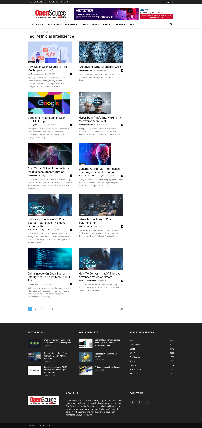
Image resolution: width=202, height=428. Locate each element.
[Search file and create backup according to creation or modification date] (85, 343)
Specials (118, 24)
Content (31, 62)
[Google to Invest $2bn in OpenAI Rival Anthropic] (50, 103)
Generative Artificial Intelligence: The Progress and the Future (99, 170)
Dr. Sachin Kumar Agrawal (38, 230)
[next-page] (58, 309)
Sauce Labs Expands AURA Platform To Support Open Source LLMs (55, 370)
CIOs (83, 24)
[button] (171, 24)
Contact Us (64, 2)
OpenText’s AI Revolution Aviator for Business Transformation (48, 170)
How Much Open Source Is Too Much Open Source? (47, 68)
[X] (172, 2)
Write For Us (53, 2)
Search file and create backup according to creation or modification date (107, 343)
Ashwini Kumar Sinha (87, 281)
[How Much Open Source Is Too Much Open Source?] (50, 52)
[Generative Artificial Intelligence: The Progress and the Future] (101, 154)
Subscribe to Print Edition (37, 2)
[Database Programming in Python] (85, 357)
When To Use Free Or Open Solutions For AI (96, 221)
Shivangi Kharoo (85, 70)
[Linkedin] (168, 2)
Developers (53, 24)
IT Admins (70, 24)
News (81, 62)
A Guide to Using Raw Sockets (108, 367)
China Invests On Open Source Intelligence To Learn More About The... (49, 277)
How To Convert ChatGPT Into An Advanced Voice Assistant (100, 275)
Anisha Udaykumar (35, 74)
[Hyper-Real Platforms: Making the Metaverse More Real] (101, 103)
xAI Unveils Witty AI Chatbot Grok (100, 66)
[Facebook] (163, 2)
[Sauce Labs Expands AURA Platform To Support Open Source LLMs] (34, 370)
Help (131, 24)
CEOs (94, 24)
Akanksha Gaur (34, 175)
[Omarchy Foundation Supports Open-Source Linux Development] (34, 343)
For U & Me (35, 24)
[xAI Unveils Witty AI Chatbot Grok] (101, 52)
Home (30, 32)
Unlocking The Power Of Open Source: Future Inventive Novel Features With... (47, 223)
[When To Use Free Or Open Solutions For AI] (101, 205)
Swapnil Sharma (85, 226)
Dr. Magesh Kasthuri (87, 125)
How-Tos (83, 269)
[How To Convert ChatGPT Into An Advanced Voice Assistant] (101, 259)
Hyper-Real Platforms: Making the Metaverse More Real (100, 119)
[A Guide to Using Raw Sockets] (85, 370)
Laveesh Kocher (34, 284)
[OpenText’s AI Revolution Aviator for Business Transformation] (50, 154)
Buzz (105, 24)
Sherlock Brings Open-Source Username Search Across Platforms (56, 356)
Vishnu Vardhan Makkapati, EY (91, 176)
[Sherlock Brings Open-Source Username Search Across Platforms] (34, 356)
